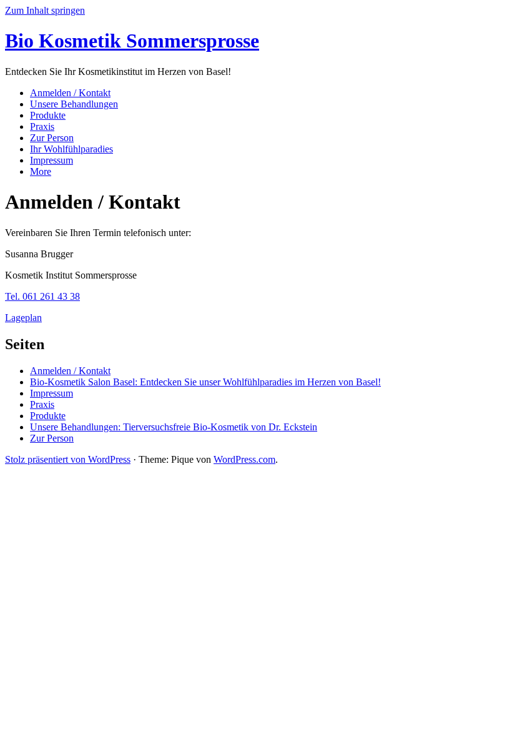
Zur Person (52, 137)
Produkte (48, 115)
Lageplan (23, 317)
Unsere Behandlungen (74, 104)
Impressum (51, 160)
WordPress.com (244, 459)
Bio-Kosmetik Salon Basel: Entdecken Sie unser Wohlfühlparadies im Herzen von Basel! (205, 382)
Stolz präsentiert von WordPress (67, 459)
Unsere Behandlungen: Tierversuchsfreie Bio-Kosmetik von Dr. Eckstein (173, 427)
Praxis (42, 126)
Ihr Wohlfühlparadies (71, 149)
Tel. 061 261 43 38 (42, 296)
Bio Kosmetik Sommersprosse (132, 40)
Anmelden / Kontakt (70, 92)
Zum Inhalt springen (45, 10)
